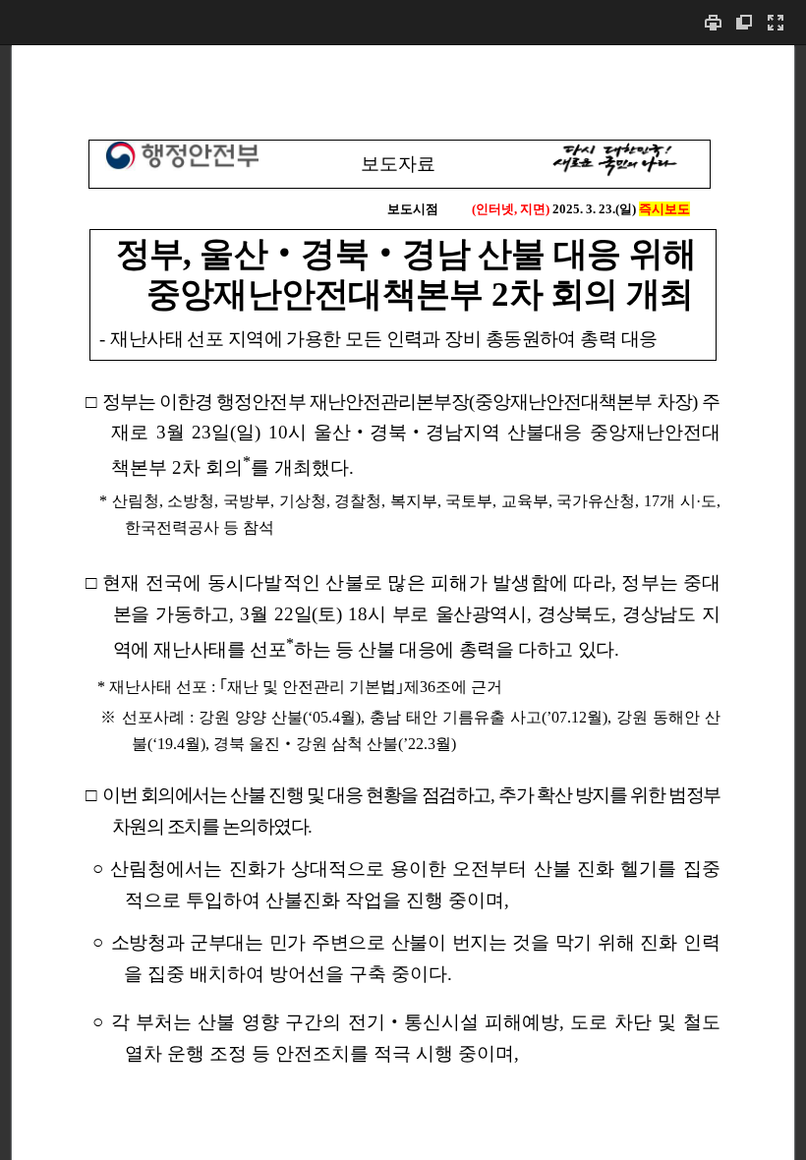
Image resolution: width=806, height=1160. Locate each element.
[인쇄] (712, 22)
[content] (403, 602)
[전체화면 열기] (775, 22)
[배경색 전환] (744, 22)
